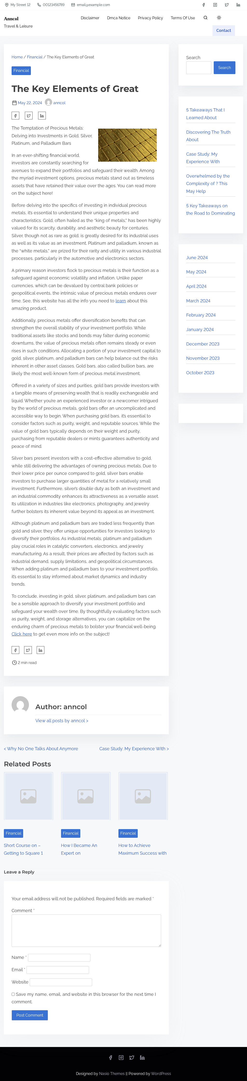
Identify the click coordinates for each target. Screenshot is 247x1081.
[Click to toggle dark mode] (219, 18)
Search (193, 57)
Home (17, 57)
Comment (23, 910)
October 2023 (200, 372)
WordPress (161, 1073)
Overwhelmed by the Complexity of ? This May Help (208, 183)
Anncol (11, 18)
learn (121, 300)
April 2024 (196, 286)
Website (20, 981)
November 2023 (203, 358)
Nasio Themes (112, 1073)
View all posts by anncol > (61, 720)
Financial (34, 57)
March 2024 (198, 300)
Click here (22, 634)
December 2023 (203, 343)
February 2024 (201, 315)
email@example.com (93, 5)
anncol (59, 103)
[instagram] (215, 5)
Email (18, 969)
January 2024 (200, 329)
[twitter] (227, 5)
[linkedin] (238, 5)
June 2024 (197, 257)
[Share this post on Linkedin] (42, 115)
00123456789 (53, 5)
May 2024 (196, 271)
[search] (205, 19)
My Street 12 (20, 5)
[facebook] (203, 5)
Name (19, 957)
